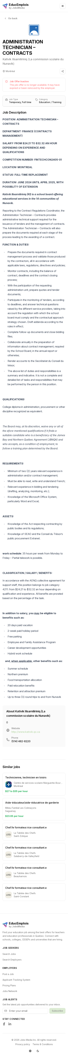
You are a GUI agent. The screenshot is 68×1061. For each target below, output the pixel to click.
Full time (26, 102)
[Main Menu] (62, 6)
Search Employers (12, 959)
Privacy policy (22, 1044)
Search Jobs (9, 954)
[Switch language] (30, 1050)
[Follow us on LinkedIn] (9, 1024)
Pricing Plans (9, 985)
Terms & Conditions (43, 1044)
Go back (12, 18)
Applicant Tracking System (16, 979)
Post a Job (8, 974)
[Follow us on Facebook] (4, 1024)
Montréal (10, 71)
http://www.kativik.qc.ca (25, 731)
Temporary (15, 102)
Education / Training (50, 102)
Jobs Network (10, 991)
